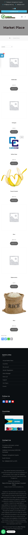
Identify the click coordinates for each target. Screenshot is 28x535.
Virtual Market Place (8, 360)
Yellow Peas (14, 154)
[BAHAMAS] (13, 428)
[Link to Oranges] (14, 105)
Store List (5, 376)
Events (4, 386)
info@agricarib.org (9, 4)
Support (5, 380)
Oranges (14, 122)
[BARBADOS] (19, 428)
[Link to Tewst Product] (14, 177)
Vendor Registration (8, 370)
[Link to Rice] (14, 217)
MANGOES (14, 79)
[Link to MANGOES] (14, 62)
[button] (2, 55)
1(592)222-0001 (20, 4)
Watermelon (14, 277)
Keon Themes (21, 527)
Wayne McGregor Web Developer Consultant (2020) (14, 484)
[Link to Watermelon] (14, 260)
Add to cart (14, 88)
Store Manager (7, 373)
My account (6, 367)
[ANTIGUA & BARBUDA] (8, 428)
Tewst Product (14, 191)
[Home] (10, 38)
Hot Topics (5, 383)
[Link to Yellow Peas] (14, 143)
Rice (14, 234)
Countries (5, 363)
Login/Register (14, 11)
